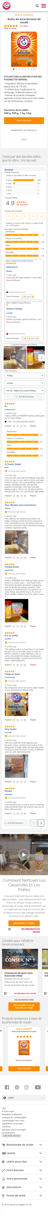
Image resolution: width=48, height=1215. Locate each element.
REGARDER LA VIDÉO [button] (24, 923)
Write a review (10, 28)
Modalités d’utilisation (12, 1114)
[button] (24, 1097)
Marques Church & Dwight (14, 1129)
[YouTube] (38, 1087)
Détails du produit (24, 1061)
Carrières (6, 1126)
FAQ (4, 1108)
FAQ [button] (23, 139)
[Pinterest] (19, 1087)
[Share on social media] (6, 993)
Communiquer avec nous (13, 1120)
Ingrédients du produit (12, 1123)
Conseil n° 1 (20, 960)
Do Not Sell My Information (11, 1136)
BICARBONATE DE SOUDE (31, 930)
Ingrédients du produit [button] (23, 130)
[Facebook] (9, 1087)
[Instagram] (28, 1087)
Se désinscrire (8, 1132)
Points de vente (24, 121)
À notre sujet (8, 1111)
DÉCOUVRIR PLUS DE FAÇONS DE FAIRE (24, 1006)
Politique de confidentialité (14, 1117)
